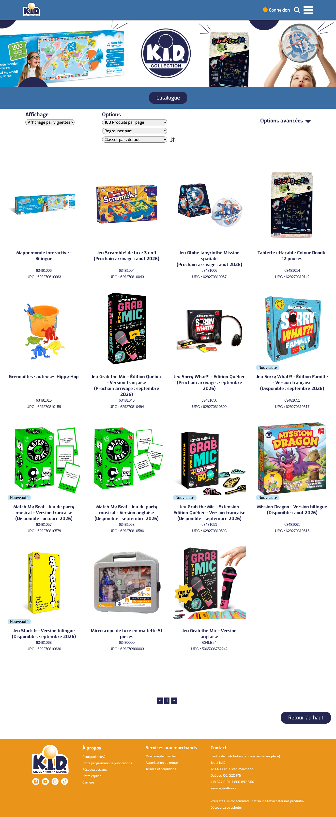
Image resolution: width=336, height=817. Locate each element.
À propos (91, 748)
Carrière (88, 782)
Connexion (279, 10)
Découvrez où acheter (226, 807)
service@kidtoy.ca (223, 788)
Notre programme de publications (107, 763)
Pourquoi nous (94, 757)
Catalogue (168, 97)
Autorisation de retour (162, 763)
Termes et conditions (161, 769)
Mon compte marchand (163, 756)
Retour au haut (305, 717)
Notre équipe (91, 776)
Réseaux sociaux (94, 769)
